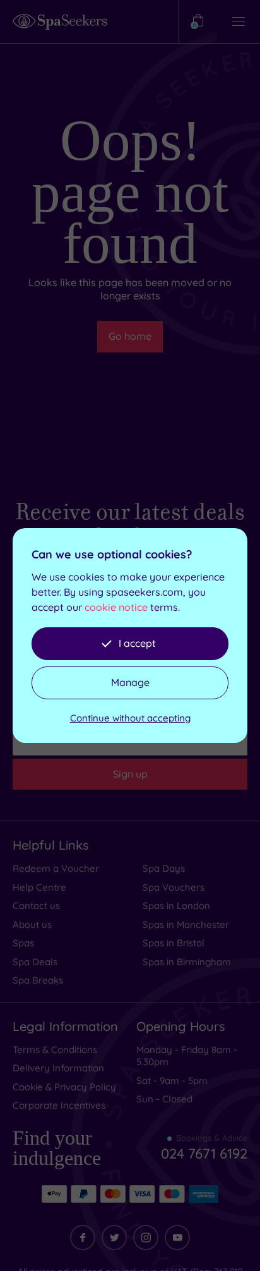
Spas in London (176, 906)
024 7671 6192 (204, 1153)
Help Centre (39, 887)
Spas (23, 943)
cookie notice (116, 607)
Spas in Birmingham (187, 962)
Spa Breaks (38, 980)
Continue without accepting (130, 718)
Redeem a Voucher (56, 868)
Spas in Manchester (186, 925)
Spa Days (164, 868)
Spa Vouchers (173, 887)
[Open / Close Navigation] (238, 21)
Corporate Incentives (59, 1105)
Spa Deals (35, 962)
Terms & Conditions (55, 1050)
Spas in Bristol (173, 943)
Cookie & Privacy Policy (64, 1087)
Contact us (36, 906)
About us (32, 925)
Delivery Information (58, 1068)
